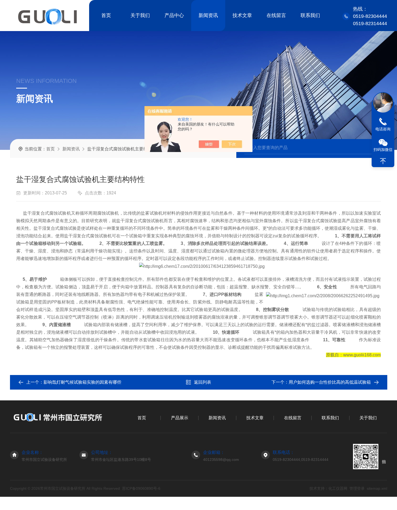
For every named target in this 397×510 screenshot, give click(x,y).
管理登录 (356, 488)
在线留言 (276, 15)
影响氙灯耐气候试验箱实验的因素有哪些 (82, 382)
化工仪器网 (337, 488)
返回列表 (202, 382)
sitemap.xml (376, 488)
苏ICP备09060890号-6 (141, 488)
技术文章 (242, 15)
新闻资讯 (208, 15)
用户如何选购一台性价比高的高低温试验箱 (330, 382)
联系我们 (310, 15)
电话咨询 (383, 129)
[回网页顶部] (383, 161)
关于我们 (140, 15)
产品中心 (174, 15)
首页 (106, 15)
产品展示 (179, 418)
